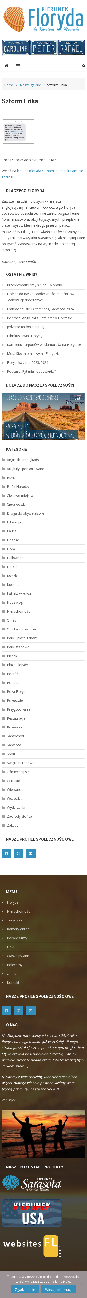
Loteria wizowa (19, 593)
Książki (12, 575)
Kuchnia (13, 584)
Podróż (12, 673)
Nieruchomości (19, 611)
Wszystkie (14, 798)
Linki (10, 947)
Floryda (13, 902)
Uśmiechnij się (18, 771)
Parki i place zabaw (22, 638)
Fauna (12, 531)
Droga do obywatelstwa (26, 513)
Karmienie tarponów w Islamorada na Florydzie (44, 344)
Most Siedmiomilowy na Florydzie (33, 353)
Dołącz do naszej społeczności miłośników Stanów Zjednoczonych (40, 296)
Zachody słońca (19, 816)
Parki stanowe (18, 647)
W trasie (13, 780)
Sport (11, 754)
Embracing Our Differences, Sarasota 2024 (40, 309)
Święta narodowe (20, 763)
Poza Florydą (17, 691)
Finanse (13, 540)
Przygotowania (18, 709)
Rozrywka (14, 727)
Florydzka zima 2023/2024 (27, 362)
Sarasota (14, 745)
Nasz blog (15, 602)
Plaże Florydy (17, 664)
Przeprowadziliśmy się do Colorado (34, 285)
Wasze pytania (18, 956)
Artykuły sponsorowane (25, 468)
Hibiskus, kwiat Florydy (24, 335)
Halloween (15, 558)
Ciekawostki (16, 504)
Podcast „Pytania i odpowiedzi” (31, 371)
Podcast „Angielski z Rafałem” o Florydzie (39, 318)
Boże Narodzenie (20, 486)
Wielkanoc (15, 789)
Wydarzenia (16, 807)
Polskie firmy (17, 938)
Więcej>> (9, 1100)
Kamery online (18, 929)
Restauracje (16, 718)
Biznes (12, 477)
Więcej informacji (58, 1289)
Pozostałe (15, 700)
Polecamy (14, 964)
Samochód (15, 736)
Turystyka (14, 920)
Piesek (12, 656)
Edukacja (14, 522)
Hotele (12, 566)
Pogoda (13, 682)
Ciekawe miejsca (20, 495)
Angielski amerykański (24, 459)
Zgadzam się (25, 1289)
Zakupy (12, 825)
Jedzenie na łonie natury (25, 326)
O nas (11, 620)
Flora (11, 549)
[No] (81, 1284)
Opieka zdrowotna (21, 629)
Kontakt (13, 982)
